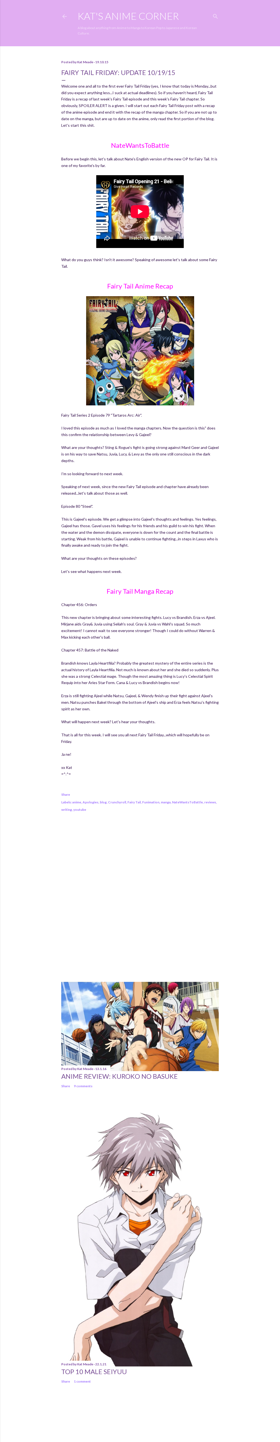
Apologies (90, 802)
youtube (79, 809)
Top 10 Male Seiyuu (94, 1371)
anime (76, 802)
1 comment (82, 1381)
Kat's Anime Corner (128, 16)
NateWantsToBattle (187, 802)
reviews (210, 802)
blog (103, 802)
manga (166, 802)
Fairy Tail (134, 802)
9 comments (83, 1086)
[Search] (215, 15)
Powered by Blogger (144, 1416)
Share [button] (65, 794)
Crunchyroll (117, 802)
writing (66, 809)
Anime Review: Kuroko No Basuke (119, 1076)
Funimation (150, 802)
